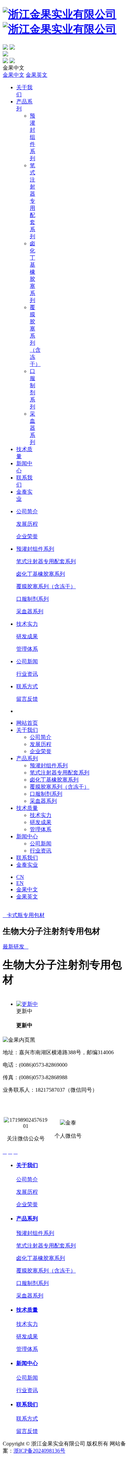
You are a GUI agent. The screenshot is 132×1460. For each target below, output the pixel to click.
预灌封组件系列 (32, 137)
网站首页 (27, 723)
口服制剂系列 (32, 599)
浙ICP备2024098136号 (39, 1451)
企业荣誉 (27, 536)
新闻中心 (27, 836)
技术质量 (27, 808)
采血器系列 (32, 428)
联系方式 (27, 686)
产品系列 (27, 758)
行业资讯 (27, 674)
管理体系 (27, 649)
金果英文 (36, 75)
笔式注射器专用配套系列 (32, 201)
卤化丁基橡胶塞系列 (32, 272)
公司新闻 (27, 661)
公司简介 (27, 511)
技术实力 (27, 624)
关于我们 (27, 730)
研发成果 (27, 636)
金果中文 (13, 75)
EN (20, 883)
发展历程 (27, 524)
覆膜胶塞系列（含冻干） (46, 586)
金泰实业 (27, 865)
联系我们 (27, 858)
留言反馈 (27, 699)
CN (20, 877)
